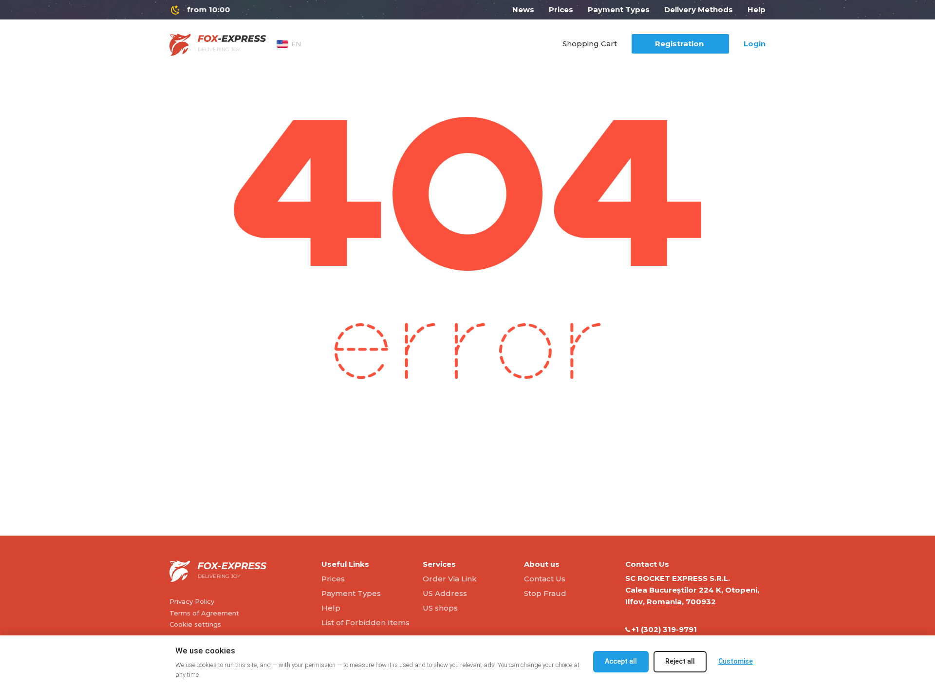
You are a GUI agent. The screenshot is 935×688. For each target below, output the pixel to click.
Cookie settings (195, 624)
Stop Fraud (545, 593)
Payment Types (619, 9)
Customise (735, 661)
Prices (561, 9)
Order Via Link (450, 578)
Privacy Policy (191, 601)
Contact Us (544, 578)
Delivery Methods (698, 9)
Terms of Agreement (204, 613)
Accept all (621, 661)
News (523, 9)
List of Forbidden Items (365, 622)
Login (755, 43)
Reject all (680, 661)
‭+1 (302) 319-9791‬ (664, 629)
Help (757, 9)
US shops (440, 608)
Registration (679, 43)
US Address (445, 593)
